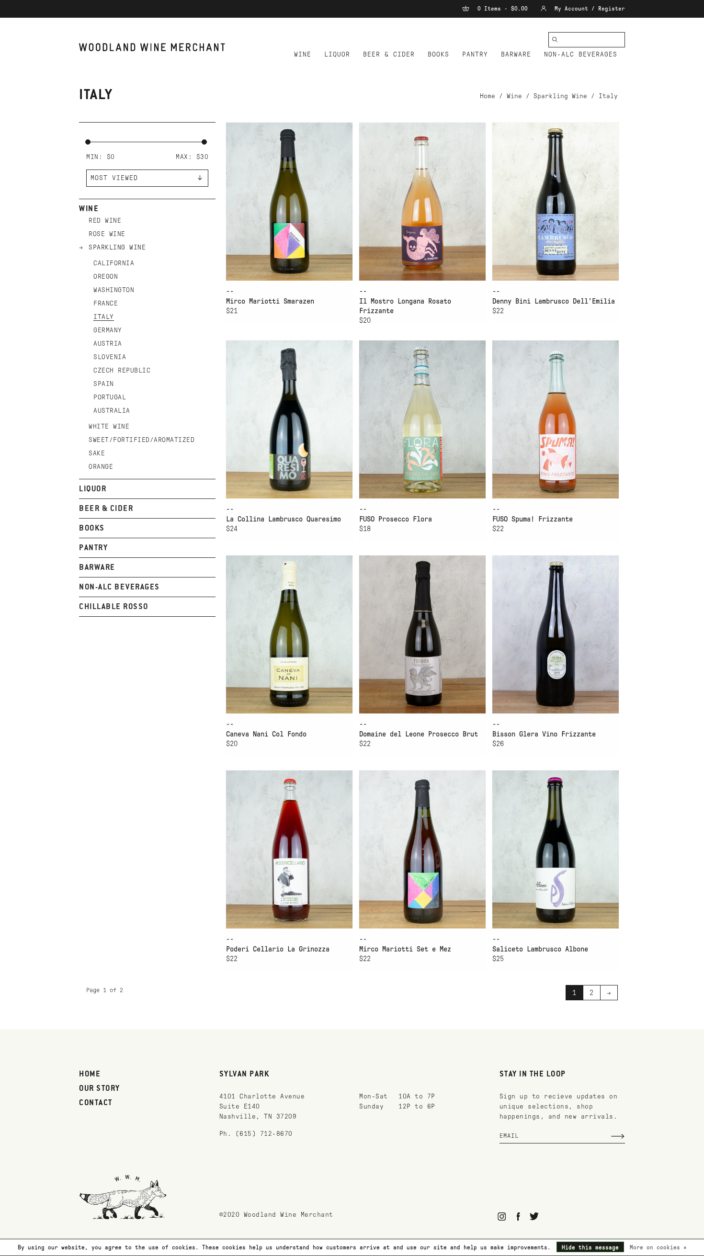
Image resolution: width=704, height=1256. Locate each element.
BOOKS (438, 54)
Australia (111, 410)
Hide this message (590, 1247)
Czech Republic (121, 370)
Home (487, 96)
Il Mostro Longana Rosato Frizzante (405, 306)
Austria (107, 343)
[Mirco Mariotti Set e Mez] (422, 849)
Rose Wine (107, 234)
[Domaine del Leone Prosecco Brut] (422, 634)
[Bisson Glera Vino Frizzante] (555, 634)
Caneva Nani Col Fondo (266, 734)
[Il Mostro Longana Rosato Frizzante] (422, 201)
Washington (113, 290)
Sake (97, 453)
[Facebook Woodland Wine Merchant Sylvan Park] (518, 1216)
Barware (516, 54)
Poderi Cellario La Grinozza (277, 949)
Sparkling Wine (560, 96)
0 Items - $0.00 (502, 8)
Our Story (99, 1089)
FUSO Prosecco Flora (395, 519)
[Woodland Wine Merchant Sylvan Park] (152, 47)
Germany (107, 330)
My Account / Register (588, 8)
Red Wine (105, 220)
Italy (608, 96)
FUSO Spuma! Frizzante (532, 519)
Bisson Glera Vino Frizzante (544, 734)
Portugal (109, 397)
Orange (101, 466)
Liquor (337, 54)
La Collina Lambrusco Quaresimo (283, 519)
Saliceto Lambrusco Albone (540, 949)
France (105, 303)
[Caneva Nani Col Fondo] (289, 634)
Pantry (475, 54)
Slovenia (109, 357)
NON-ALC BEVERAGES (580, 54)
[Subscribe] (617, 1136)
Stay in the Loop (533, 1074)
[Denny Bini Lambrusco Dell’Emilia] (555, 201)
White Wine (109, 426)
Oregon (105, 276)
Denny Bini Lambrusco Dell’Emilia (553, 301)
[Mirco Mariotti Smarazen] (289, 201)
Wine (302, 54)
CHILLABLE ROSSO (113, 607)
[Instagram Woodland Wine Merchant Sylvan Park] (502, 1216)
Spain (103, 383)
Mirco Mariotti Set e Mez (405, 949)
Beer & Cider (389, 54)
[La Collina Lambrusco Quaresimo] (289, 419)
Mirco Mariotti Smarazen (270, 301)
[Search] (555, 39)
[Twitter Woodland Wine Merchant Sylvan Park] (534, 1216)
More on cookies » (658, 1247)
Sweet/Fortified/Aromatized (141, 439)
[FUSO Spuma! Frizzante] (555, 419)
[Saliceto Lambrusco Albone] (555, 849)
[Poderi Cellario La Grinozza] (289, 849)
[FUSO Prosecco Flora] (422, 419)
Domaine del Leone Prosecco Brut (418, 734)
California (113, 263)
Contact (96, 1103)
